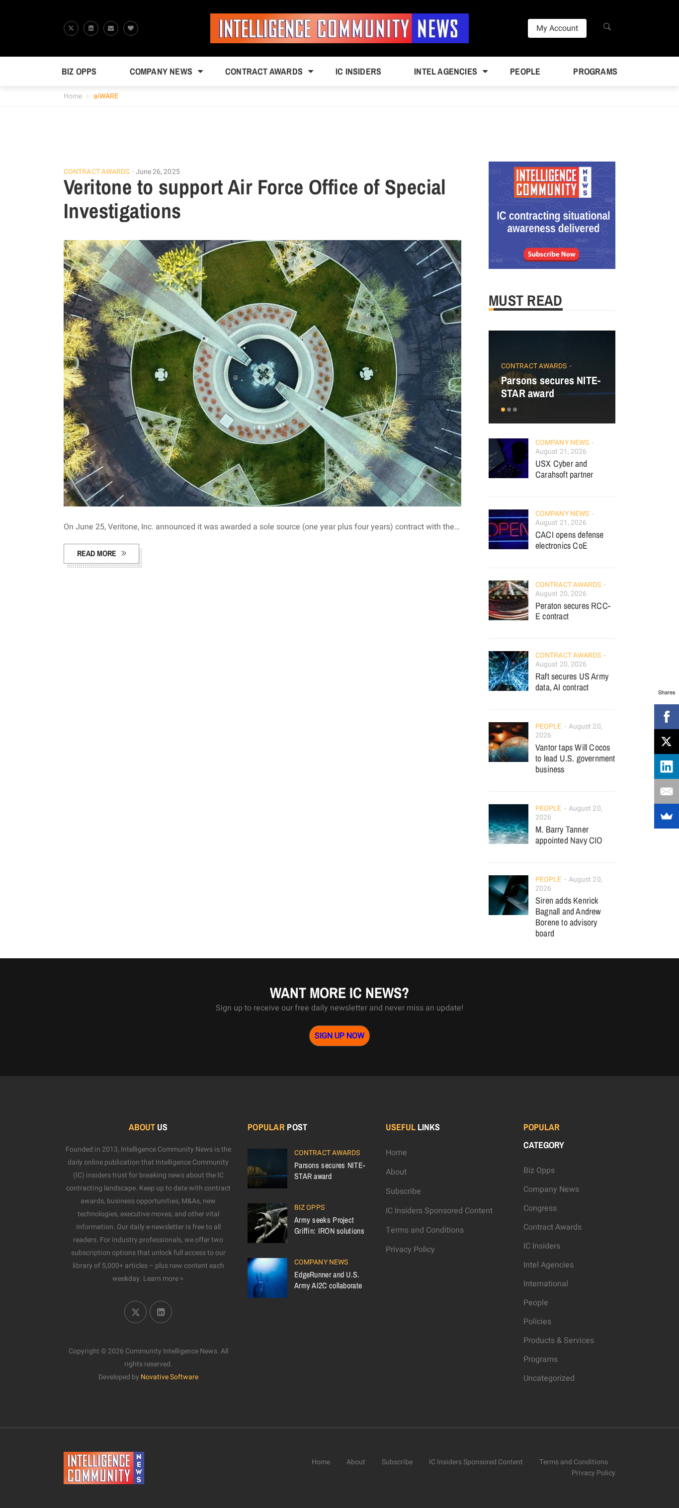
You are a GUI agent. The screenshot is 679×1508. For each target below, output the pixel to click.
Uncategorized (549, 1378)
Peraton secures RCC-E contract (572, 611)
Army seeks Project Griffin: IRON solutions (329, 1225)
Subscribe (403, 1191)
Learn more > (163, 1278)
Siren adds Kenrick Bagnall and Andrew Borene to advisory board (568, 916)
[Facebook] (666, 716)
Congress (540, 1208)
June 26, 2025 (158, 172)
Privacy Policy (410, 1250)
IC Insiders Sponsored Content (439, 1211)
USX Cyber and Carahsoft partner (564, 469)
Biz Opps (79, 71)
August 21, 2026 (561, 451)
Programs (595, 71)
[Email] (666, 791)
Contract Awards (264, 71)
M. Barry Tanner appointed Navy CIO (568, 834)
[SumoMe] (666, 816)
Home (73, 96)
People (525, 71)
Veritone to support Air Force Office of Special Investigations (255, 199)
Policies (537, 1322)
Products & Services (558, 1340)
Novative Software (169, 1377)
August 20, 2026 (561, 593)
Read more (96, 553)
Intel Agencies (445, 71)
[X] (666, 741)
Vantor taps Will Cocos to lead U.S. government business (575, 758)
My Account (557, 28)
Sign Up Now (339, 1036)
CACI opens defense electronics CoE (569, 540)
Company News (161, 71)
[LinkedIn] (666, 766)
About (396, 1172)
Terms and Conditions (425, 1230)
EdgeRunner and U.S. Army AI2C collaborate (328, 1280)
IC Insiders (358, 71)
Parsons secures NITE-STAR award (550, 387)
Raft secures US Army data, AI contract (571, 681)
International (545, 1284)
